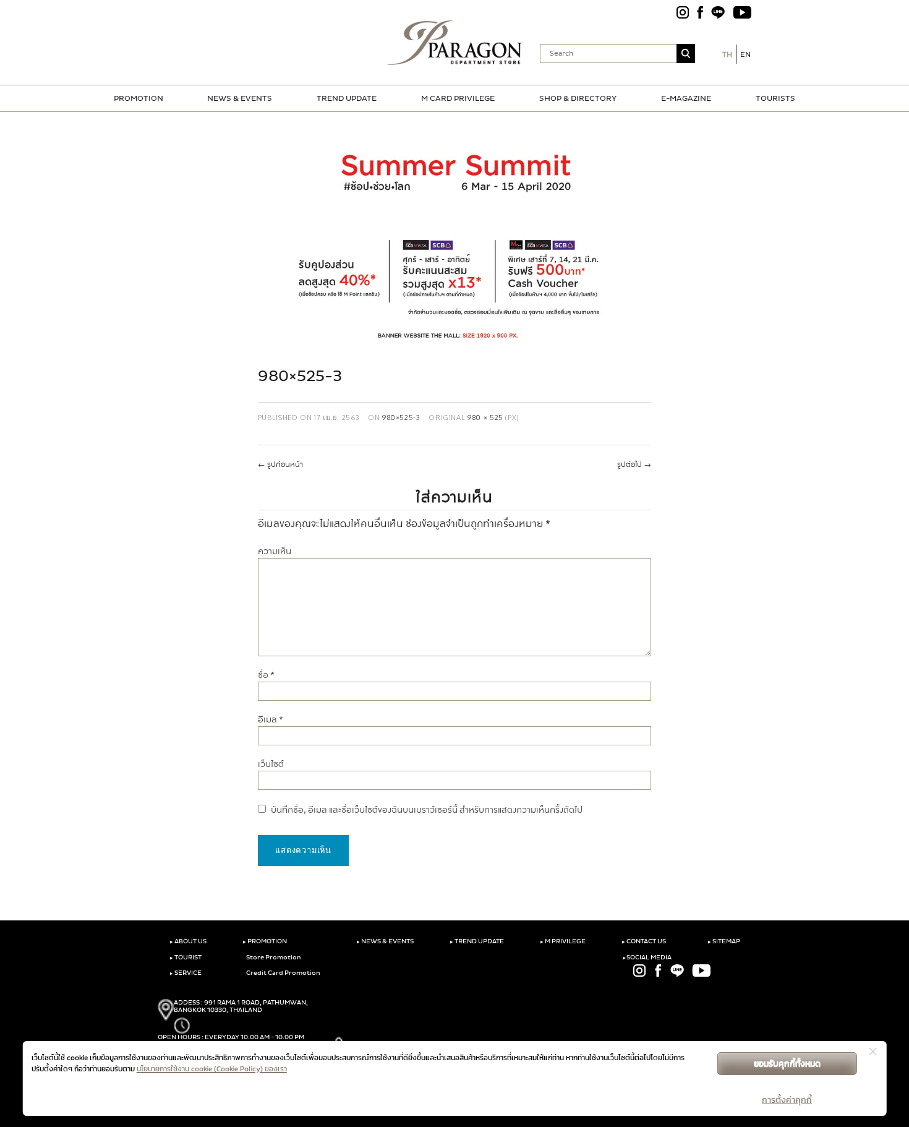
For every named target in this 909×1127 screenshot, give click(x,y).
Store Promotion (273, 957)
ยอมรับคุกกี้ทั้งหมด (787, 1063)
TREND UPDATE (347, 98)
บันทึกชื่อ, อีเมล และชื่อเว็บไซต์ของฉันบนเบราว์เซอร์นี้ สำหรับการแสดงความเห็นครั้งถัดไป (427, 810)
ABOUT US (188, 941)
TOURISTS (775, 98)
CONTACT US (643, 941)
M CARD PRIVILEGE (458, 98)
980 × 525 (485, 417)
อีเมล (270, 719)
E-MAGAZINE (686, 98)
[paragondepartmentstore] (455, 43)
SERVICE (185, 973)
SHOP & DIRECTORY (578, 98)
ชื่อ (266, 675)
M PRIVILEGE (563, 941)
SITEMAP (723, 941)
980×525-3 (401, 417)
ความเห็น (274, 551)
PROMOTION (138, 98)
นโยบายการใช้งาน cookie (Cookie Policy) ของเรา (212, 1068)
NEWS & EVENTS (239, 98)
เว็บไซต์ (271, 764)
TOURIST (185, 957)
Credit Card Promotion (282, 973)
